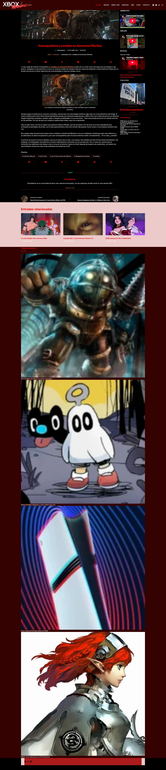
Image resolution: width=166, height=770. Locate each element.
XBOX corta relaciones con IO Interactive (35, 757)
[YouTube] (156, 5)
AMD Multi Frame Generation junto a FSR (130, 133)
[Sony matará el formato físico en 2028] (83, 568)
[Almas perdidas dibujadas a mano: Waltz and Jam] (83, 442)
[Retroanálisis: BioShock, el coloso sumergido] (83, 316)
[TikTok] (159, 5)
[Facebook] (29, 62)
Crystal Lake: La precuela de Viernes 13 (78, 238)
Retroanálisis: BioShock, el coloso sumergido (36, 379)
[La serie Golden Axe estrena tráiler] (40, 224)
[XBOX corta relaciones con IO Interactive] (83, 694)
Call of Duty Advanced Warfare (60, 156)
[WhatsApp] (78, 62)
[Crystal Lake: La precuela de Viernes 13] (83, 224)
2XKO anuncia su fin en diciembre (118, 238)
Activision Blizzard (28, 156)
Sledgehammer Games (82, 156)
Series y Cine (115, 5)
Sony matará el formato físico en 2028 (34, 631)
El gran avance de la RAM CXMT (129, 127)
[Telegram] (62, 62)
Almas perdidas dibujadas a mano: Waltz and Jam (38, 505)
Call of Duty (42, 156)
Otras (138, 5)
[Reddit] (94, 62)
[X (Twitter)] (153, 5)
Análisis (106, 5)
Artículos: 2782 (70, 188)
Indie (132, 5)
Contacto (146, 5)
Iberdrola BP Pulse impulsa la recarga (130, 124)
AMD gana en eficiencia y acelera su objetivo (129, 121)
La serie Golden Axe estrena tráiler (34, 238)
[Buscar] (162, 5)
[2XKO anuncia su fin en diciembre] (125, 224)
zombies (96, 156)
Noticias (98, 5)
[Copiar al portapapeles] (111, 62)
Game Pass (125, 5)
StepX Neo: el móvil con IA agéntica (129, 130)
